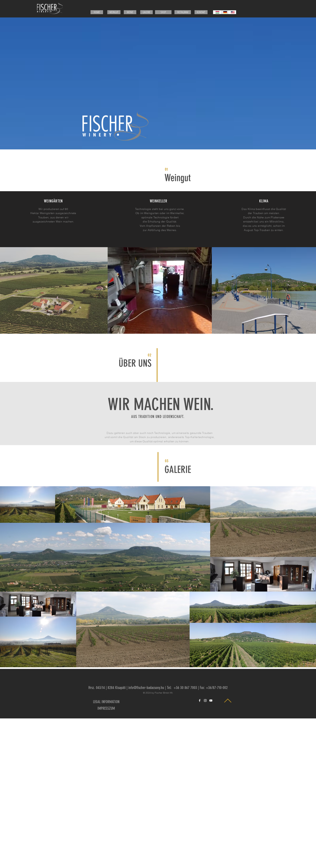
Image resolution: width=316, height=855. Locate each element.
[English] (232, 12)
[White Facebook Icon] (199, 700)
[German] (224, 12)
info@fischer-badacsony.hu (146, 687)
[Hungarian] (217, 12)
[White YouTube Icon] (211, 700)
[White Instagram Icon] (205, 700)
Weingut (178, 178)
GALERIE (178, 469)
